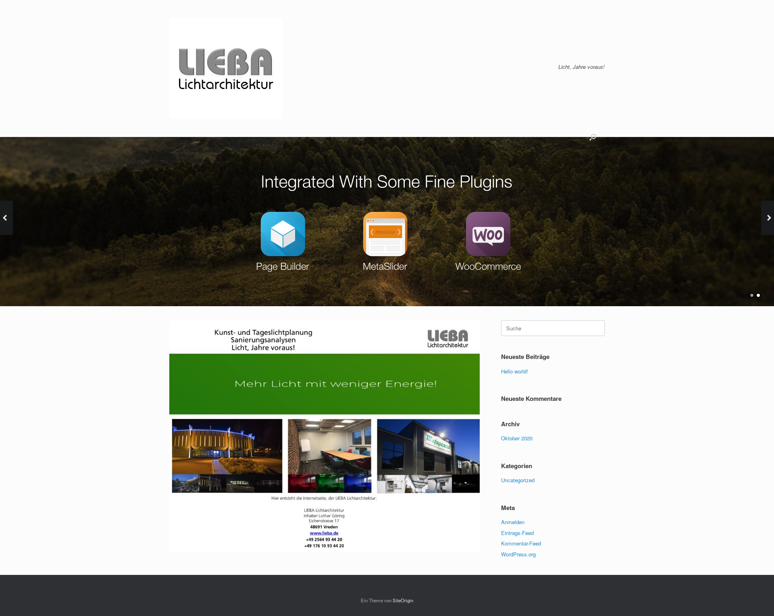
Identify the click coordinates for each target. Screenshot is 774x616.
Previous (6, 218)
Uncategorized (518, 480)
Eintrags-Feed (517, 533)
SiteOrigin (403, 600)
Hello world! (514, 371)
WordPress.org (518, 554)
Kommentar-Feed (521, 543)
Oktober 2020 (517, 438)
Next (767, 218)
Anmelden (512, 522)
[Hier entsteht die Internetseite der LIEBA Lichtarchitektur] (226, 68)
